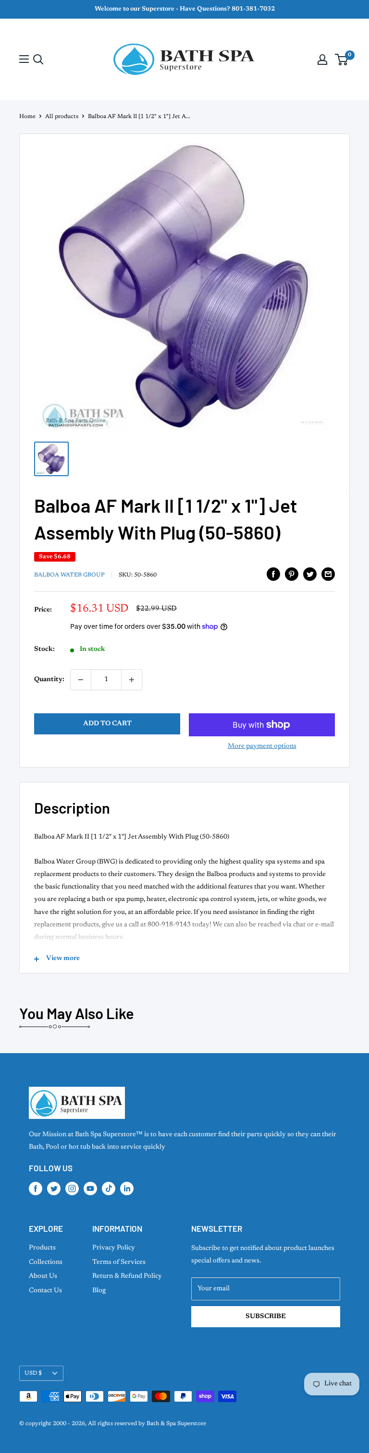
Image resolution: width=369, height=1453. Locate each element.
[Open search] (38, 59)
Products (42, 1248)
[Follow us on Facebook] (35, 1188)
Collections (45, 1262)
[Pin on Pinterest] (291, 574)
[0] (342, 59)
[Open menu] (24, 59)
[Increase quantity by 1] (132, 680)
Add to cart (107, 723)
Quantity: (49, 679)
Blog (99, 1290)
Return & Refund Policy (127, 1276)
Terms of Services (119, 1262)
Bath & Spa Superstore (176, 1424)
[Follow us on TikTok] (108, 1188)
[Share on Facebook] (273, 574)
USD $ (33, 1373)
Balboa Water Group (69, 575)
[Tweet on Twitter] (310, 574)
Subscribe (266, 1316)
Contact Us (45, 1290)
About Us (43, 1276)
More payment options (262, 746)
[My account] (322, 59)
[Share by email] (328, 574)
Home (27, 117)
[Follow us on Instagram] (72, 1188)
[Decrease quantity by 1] (81, 680)
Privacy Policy (113, 1248)
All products (61, 117)
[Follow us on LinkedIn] (127, 1188)
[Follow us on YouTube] (90, 1188)
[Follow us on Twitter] (54, 1188)
